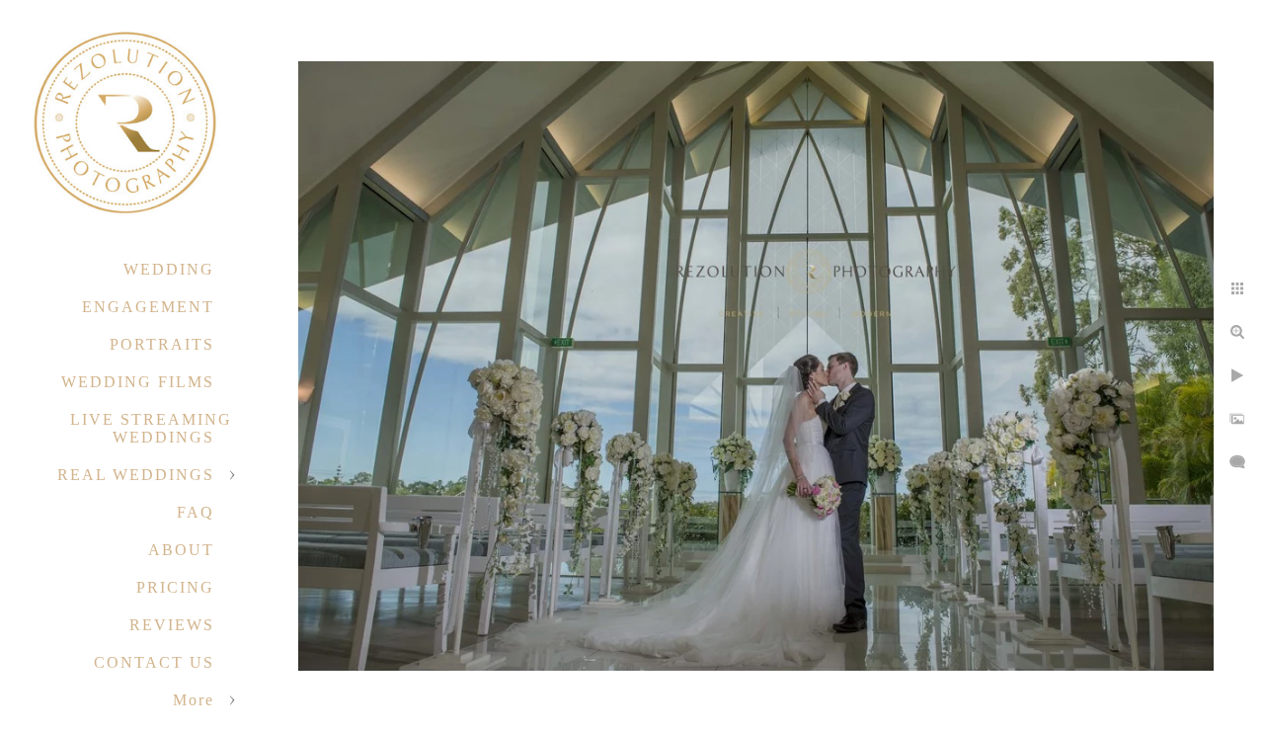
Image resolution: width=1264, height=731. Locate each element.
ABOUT (181, 549)
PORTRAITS (162, 344)
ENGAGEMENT (148, 306)
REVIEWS (171, 624)
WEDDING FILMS (137, 381)
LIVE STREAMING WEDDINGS (151, 428)
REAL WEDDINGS (135, 474)
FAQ (195, 512)
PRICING (175, 587)
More (193, 699)
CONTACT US (154, 662)
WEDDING (168, 269)
